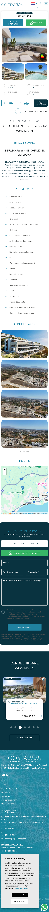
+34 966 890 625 (9, 828)
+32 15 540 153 (7, 835)
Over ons (5, 796)
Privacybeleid (28, 614)
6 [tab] (33, 727)
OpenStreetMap (28, 513)
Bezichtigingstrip (9, 789)
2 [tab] (15, 727)
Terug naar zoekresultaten (35, 111)
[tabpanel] (24, 700)
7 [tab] (38, 727)
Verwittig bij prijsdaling (41, 103)
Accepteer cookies (19, 895)
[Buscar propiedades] (40, 3)
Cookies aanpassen (19, 901)
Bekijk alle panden (24, 738)
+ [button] (4, 469)
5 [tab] (29, 727)
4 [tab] (24, 727)
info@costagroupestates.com (13, 839)
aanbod (4, 785)
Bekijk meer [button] (24, 451)
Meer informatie (21, 888)
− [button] (4, 473)
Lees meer (24, 179)
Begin (3, 781)
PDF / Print (26, 103)
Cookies (45, 899)
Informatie (6, 792)
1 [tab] (11, 727)
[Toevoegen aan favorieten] (43, 679)
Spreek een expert (9, 800)
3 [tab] (20, 727)
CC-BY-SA (44, 513)
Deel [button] (11, 103)
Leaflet (13, 513)
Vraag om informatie (13, 22)
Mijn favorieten (8, 804)
